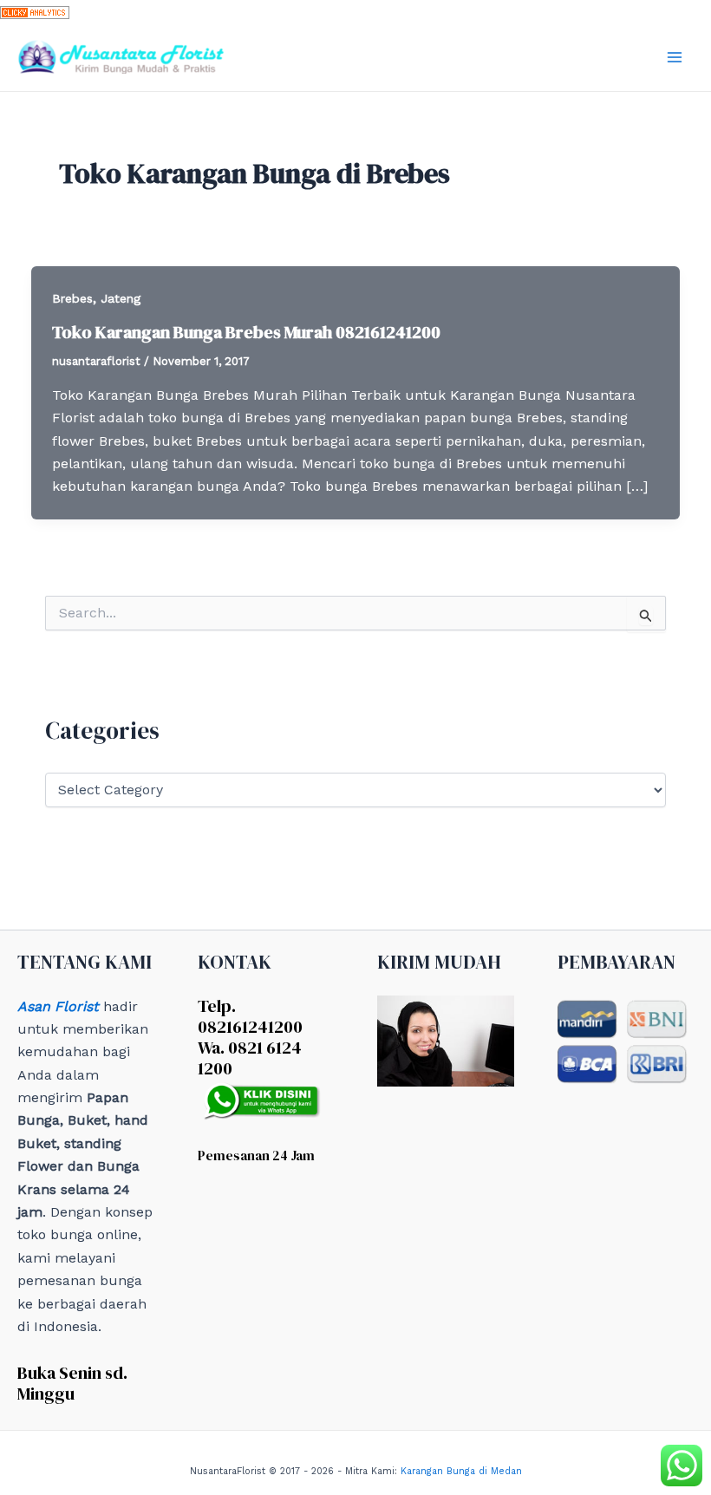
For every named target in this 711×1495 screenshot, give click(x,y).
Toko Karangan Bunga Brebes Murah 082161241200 (246, 332)
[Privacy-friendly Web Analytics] (34, 11)
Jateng (120, 298)
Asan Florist (58, 1006)
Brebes (72, 298)
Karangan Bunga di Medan (461, 1471)
